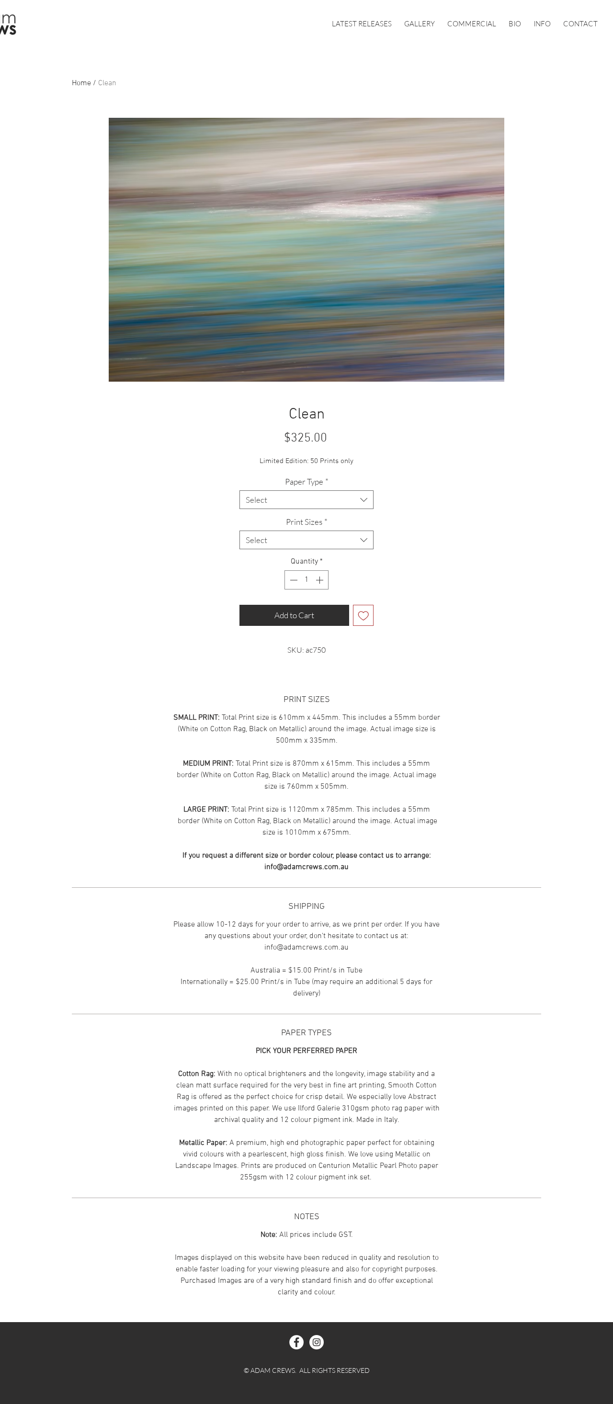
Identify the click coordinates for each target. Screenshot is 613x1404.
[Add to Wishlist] (363, 615)
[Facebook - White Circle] (296, 1342)
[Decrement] (292, 580)
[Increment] (320, 580)
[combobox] (306, 499)
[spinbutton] (306, 580)
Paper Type (307, 481)
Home (81, 83)
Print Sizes (307, 522)
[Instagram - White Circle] (316, 1342)
